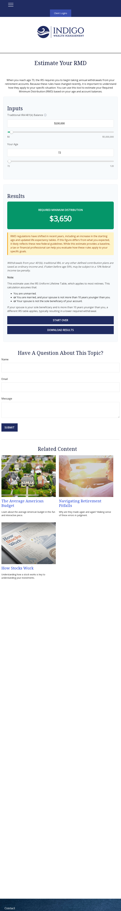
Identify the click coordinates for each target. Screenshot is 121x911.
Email (4, 379)
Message (6, 398)
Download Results (60, 330)
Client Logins (60, 13)
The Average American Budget (22, 503)
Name (5, 359)
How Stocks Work (17, 568)
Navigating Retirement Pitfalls (80, 503)
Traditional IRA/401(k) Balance (25, 115)
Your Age (12, 144)
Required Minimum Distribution (60, 210)
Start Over (60, 320)
